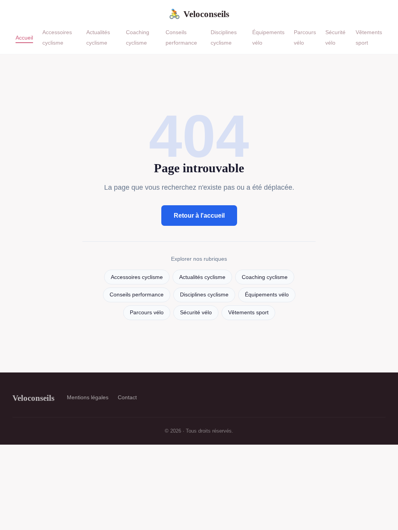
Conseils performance (181, 37)
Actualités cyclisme (98, 37)
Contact (127, 397)
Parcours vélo (147, 312)
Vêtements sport (248, 312)
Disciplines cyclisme (224, 37)
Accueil (24, 37)
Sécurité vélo (196, 312)
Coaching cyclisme (137, 37)
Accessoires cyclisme (57, 37)
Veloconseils (199, 14)
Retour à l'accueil (199, 215)
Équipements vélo (267, 295)
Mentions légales (87, 397)
